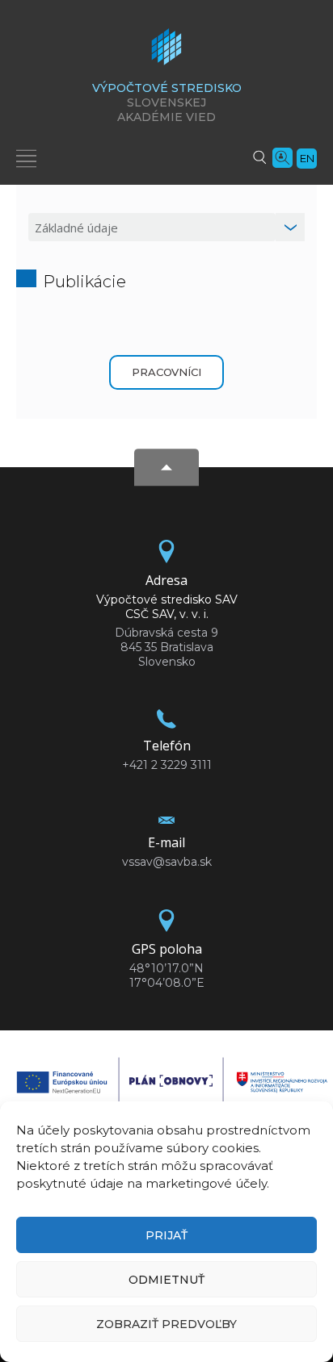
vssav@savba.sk (167, 861)
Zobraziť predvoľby (166, 1324)
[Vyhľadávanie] (259, 156)
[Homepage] (166, 52)
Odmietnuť (166, 1279)
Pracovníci (166, 372)
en (307, 158)
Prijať (166, 1235)
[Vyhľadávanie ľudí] (282, 156)
